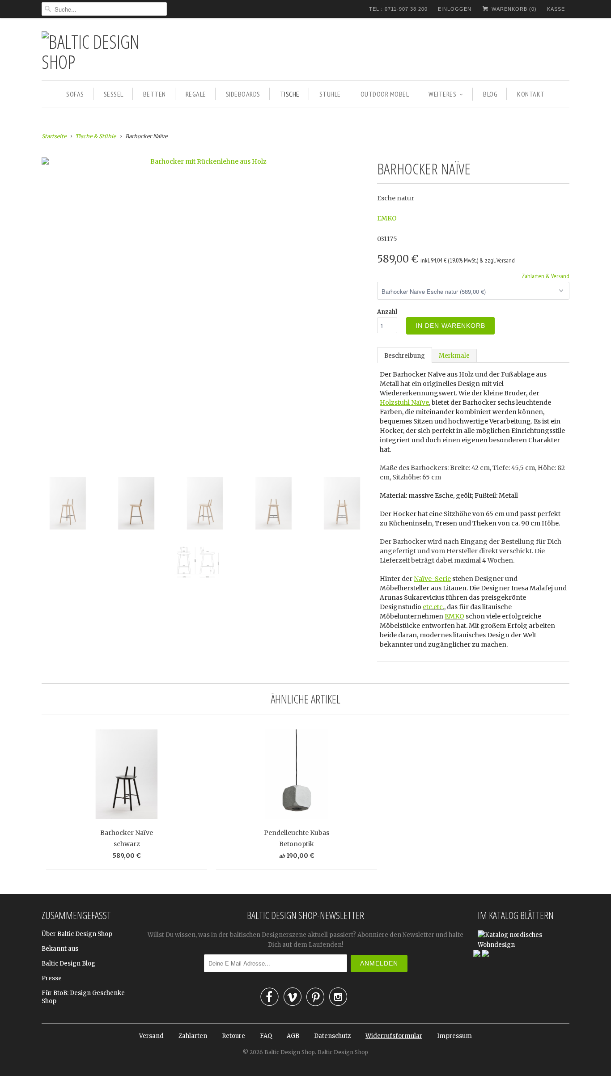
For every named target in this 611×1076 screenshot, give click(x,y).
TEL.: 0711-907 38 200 (398, 9)
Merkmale (454, 356)
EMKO (387, 218)
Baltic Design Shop (289, 1052)
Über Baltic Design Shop (77, 934)
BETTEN (154, 93)
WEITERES (442, 93)
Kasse (556, 9)
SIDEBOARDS (243, 93)
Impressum (454, 1036)
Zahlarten (192, 1036)
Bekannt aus (60, 949)
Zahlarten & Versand (545, 276)
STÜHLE (330, 93)
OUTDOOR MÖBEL (385, 93)
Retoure (233, 1036)
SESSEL (113, 93)
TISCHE (290, 93)
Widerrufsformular (393, 1036)
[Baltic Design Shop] (104, 51)
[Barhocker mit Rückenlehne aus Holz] (205, 161)
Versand (151, 1036)
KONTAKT (531, 93)
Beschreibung (404, 356)
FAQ (266, 1036)
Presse (52, 978)
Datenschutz (332, 1036)
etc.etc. (433, 607)
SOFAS (75, 93)
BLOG (490, 93)
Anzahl (387, 312)
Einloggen (454, 9)
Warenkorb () (513, 9)
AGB (293, 1036)
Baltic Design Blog (68, 963)
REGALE (196, 93)
